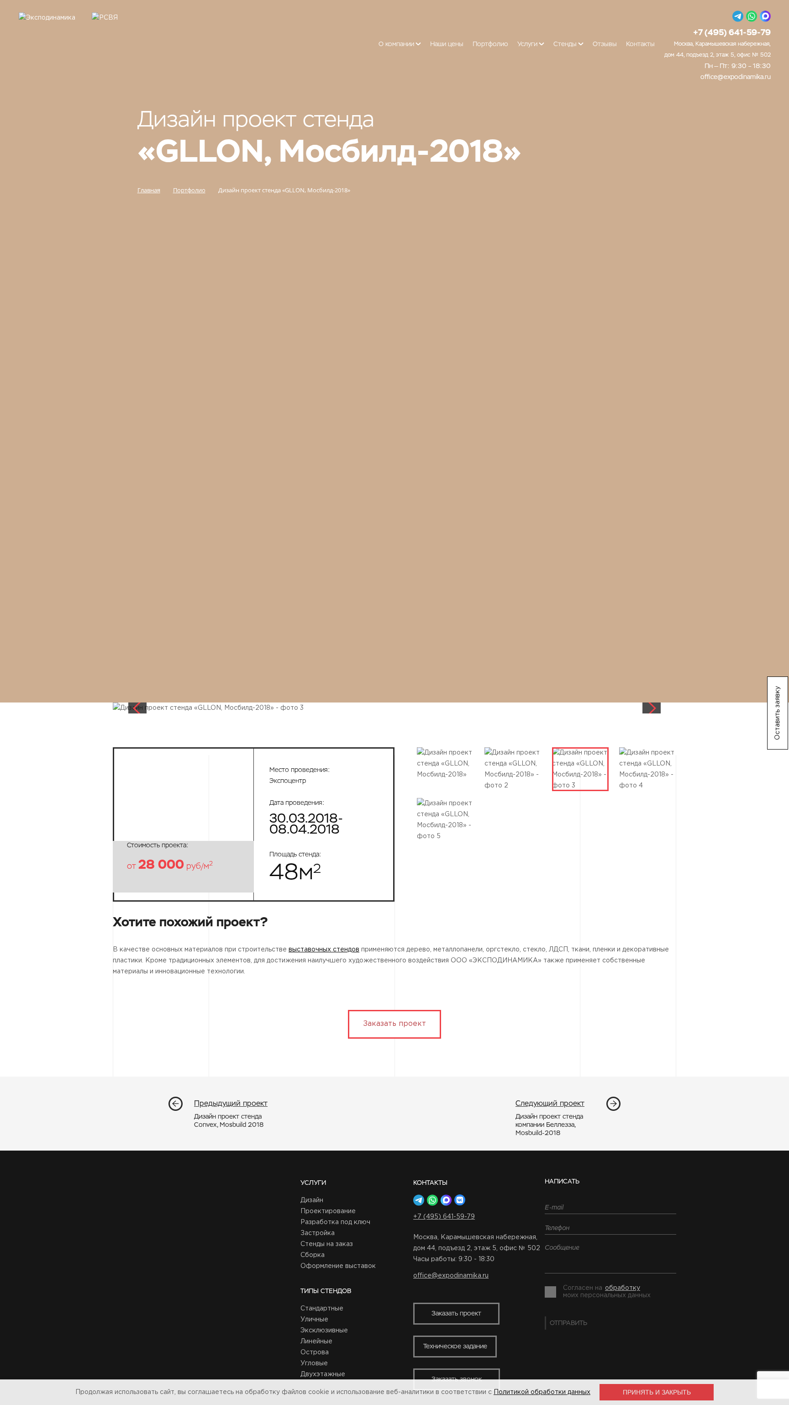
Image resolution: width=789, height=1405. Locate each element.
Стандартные (321, 1308)
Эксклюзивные (324, 1330)
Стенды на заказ (326, 1244)
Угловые (314, 1363)
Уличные (314, 1319)
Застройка (317, 1233)
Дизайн (311, 1200)
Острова (314, 1352)
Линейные (316, 1341)
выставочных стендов (324, 949)
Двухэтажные (322, 1374)
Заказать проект (394, 1023)
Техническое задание (455, 1346)
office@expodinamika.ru (735, 77)
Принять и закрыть (657, 1392)
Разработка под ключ (335, 1222)
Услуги (313, 1182)
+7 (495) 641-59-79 (444, 1217)
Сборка (312, 1255)
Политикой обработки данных (542, 1392)
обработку (622, 1288)
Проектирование (328, 1211)
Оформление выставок (338, 1266)
